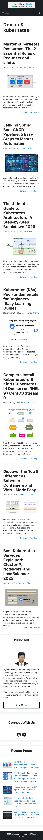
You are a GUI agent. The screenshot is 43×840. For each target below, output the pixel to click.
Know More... (21, 705)
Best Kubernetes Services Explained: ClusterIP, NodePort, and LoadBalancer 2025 (19, 564)
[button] (40, 13)
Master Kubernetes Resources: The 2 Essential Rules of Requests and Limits (21, 53)
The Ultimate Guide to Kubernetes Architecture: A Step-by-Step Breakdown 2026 (19, 215)
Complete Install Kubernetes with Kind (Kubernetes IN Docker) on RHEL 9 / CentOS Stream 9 (21, 386)
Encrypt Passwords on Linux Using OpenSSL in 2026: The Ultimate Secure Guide (26, 815)
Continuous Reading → (30, 112)
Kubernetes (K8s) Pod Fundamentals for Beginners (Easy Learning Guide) (20, 298)
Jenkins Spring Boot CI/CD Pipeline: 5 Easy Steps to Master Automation (18, 134)
